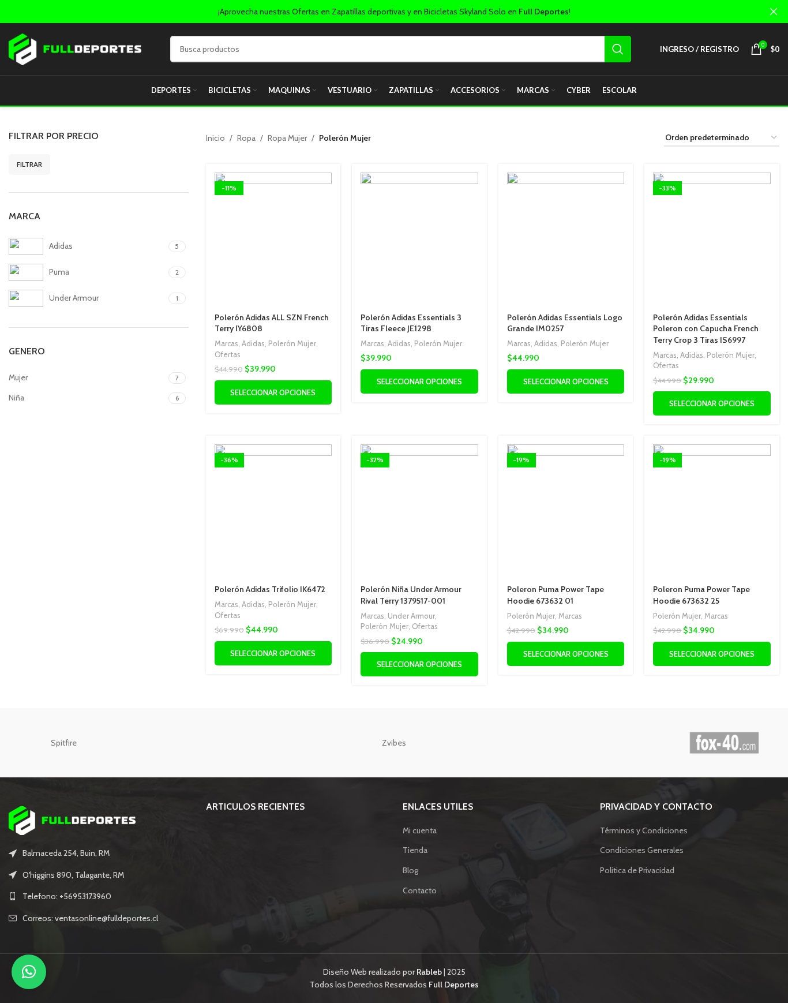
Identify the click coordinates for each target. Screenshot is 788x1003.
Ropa (246, 138)
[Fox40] (724, 743)
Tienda (415, 850)
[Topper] (614, 743)
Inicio (215, 138)
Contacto (420, 890)
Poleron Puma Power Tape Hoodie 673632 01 (555, 595)
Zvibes (394, 743)
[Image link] (72, 820)
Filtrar (29, 164)
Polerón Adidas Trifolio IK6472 (270, 589)
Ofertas (228, 354)
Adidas (253, 343)
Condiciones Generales (642, 850)
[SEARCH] (618, 49)
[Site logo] (75, 48)
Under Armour (411, 615)
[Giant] (504, 743)
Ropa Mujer (287, 138)
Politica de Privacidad (637, 870)
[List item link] (99, 896)
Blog (410, 870)
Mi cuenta (420, 830)
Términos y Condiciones (644, 830)
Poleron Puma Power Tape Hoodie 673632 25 (701, 595)
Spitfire (64, 743)
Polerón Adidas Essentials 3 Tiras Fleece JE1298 (411, 323)
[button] (29, 972)
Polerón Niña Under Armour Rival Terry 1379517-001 (411, 595)
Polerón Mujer (292, 343)
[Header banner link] (376, 11)
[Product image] (273, 240)
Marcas (226, 343)
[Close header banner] (773, 11)
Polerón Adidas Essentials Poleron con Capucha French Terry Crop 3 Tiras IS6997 (706, 328)
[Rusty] (284, 743)
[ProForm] (174, 743)
